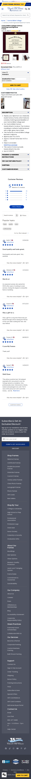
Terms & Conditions (17, 770)
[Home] (15, 9)
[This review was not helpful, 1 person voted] (26, 358)
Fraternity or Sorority (14, 535)
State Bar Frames (13, 472)
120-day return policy (12, 161)
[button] (26, 9)
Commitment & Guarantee (12, 579)
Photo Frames (12, 491)
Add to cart (15, 85)
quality (11, 224)
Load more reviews (15, 405)
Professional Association (11, 519)
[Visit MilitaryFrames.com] (15, 1)
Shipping (5, 165)
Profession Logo (13, 524)
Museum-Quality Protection (13, 563)
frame (4, 224)
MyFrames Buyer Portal (15, 705)
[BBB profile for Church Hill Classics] (6, 762)
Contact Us (11, 664)
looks (16, 224)
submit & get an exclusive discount (15, 444)
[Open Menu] (2, 9)
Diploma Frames (13, 459)
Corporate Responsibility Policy (14, 619)
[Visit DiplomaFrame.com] (6, 1)
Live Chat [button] (10, 716)
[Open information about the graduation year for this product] (3, 80)
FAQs (9, 687)
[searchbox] (9, 215)
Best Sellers (11, 498)
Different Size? (5, 69)
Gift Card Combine (14, 702)
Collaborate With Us (14, 633)
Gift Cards (11, 495)
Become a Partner (13, 641)
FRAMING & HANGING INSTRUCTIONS (10, 156)
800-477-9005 (12, 720)
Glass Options (12, 559)
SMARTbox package (10, 145)
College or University (14, 509)
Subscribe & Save (13, 690)
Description (7, 112)
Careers (10, 598)
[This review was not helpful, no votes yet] (26, 263)
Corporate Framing (14, 645)
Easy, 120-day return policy (15, 89)
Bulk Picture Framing (14, 654)
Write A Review (16, 207)
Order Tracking (12, 672)
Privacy (5, 770)
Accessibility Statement (15, 614)
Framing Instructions (14, 683)
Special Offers (12, 694)
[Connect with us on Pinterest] (21, 748)
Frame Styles (11, 574)
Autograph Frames (13, 487)
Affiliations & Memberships (12, 606)
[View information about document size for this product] (21, 67)
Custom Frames (13, 476)
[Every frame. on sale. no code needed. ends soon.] (15, 4)
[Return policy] (16, 762)
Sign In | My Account (14, 668)
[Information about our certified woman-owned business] (25, 762)
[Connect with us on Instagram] (13, 748)
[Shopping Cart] (29, 9)
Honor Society (12, 531)
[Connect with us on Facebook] (6, 748)
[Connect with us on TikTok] (10, 748)
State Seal (11, 528)
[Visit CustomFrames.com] (24, 1)
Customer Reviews (10, 169)
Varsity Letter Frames (14, 480)
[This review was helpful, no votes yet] (23, 263)
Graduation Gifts (13, 539)
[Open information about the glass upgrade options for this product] (7, 72)
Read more (16, 391)
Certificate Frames (13, 463)
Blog (9, 611)
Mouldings (11, 551)
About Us (10, 594)
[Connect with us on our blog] (25, 748)
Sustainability (12, 584)
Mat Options (11, 555)
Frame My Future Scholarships (13, 629)
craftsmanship (7, 229)
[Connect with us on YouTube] (18, 748)
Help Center (11, 729)
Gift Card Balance (13, 698)
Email (9, 713)
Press (9, 601)
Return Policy (11, 679)
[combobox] (21, 233)
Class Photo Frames (14, 484)
